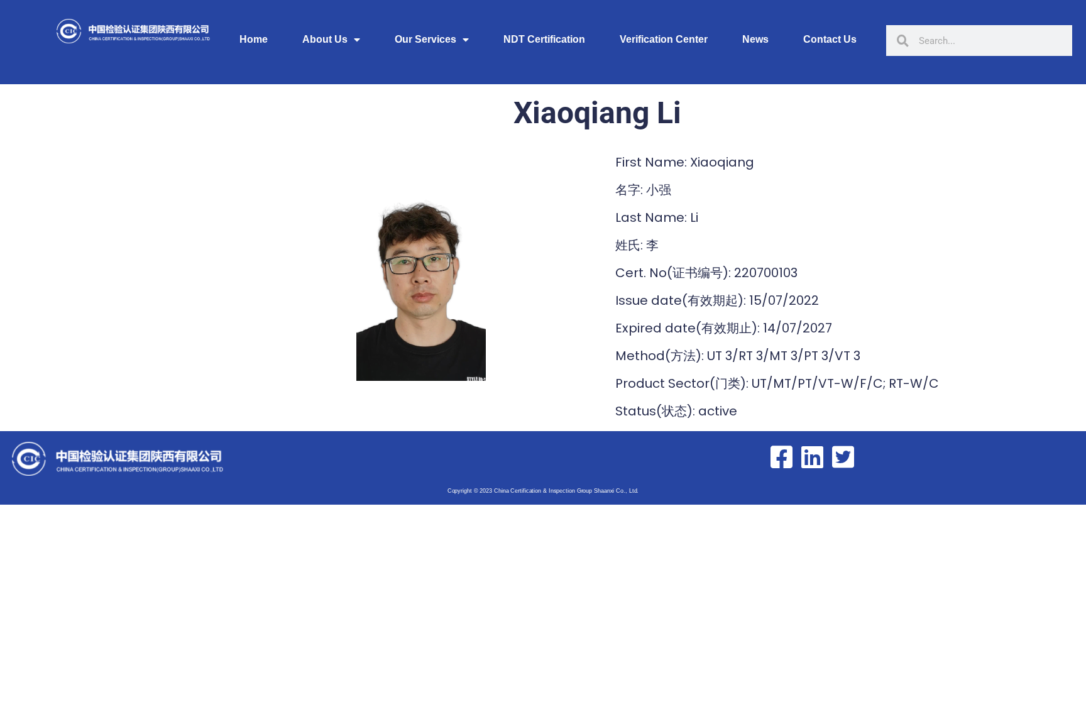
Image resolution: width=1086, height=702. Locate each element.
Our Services (425, 39)
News (755, 39)
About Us (325, 39)
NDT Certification (544, 39)
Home (253, 39)
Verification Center (664, 39)
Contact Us (830, 39)
